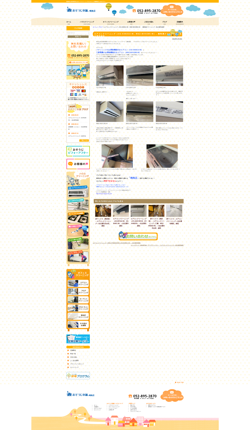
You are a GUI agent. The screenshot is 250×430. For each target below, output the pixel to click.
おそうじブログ (98, 408)
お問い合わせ (133, 409)
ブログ (164, 22)
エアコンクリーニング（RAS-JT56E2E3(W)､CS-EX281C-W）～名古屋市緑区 (117, 243)
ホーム (68, 22)
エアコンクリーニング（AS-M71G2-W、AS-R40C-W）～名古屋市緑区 (121, 222)
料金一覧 (73, 353)
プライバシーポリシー (77, 364)
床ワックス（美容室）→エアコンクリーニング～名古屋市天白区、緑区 (103, 222)
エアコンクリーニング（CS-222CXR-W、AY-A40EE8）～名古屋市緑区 (138, 222)
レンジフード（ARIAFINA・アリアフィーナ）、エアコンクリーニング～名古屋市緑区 (157, 245)
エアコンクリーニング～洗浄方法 (77, 136)
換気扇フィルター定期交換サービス (156, 406)
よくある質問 (74, 360)
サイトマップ (74, 367)
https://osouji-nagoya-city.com (104, 193)
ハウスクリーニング (87, 22)
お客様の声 (131, 22)
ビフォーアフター (113, 408)
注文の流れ (73, 357)
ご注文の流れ (148, 22)
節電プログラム (152, 405)
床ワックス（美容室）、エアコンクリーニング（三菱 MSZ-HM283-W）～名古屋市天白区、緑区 (156, 223)
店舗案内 (180, 22)
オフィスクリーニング (111, 22)
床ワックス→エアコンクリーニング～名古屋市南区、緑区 (174, 221)
